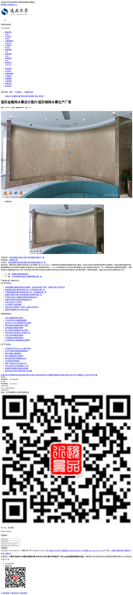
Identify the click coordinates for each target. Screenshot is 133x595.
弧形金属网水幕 (14, 262)
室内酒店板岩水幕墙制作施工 (16, 358)
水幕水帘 (8, 553)
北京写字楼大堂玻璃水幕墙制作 (16, 351)
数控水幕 (24, 96)
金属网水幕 (29, 92)
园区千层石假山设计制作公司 (16, 363)
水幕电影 (31, 96)
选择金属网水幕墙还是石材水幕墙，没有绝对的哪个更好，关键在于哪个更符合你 (35, 287)
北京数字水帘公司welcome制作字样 (18, 348)
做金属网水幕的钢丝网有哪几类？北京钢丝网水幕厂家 (25, 290)
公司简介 (8, 71)
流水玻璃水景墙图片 (12, 361)
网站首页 (8, 69)
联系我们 (4, 5)
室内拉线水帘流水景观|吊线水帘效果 (18, 371)
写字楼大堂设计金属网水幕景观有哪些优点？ (21, 297)
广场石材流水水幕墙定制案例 (16, 320)
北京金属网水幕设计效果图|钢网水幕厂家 (27, 276)
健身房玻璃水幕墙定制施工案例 (16, 325)
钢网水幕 (120, 550)
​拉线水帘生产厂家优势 (13, 302)
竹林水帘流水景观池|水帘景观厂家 (17, 333)
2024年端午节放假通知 (13, 305)
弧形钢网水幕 (25, 262)
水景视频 (8, 81)
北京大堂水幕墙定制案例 (14, 335)
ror (99, 550)
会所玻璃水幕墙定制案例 (14, 328)
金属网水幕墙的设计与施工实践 (16, 309)
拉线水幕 (4, 375)
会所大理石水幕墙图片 (13, 353)
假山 (36, 96)
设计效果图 (49, 375)
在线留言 (11, 5)
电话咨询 (15, 593)
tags (101, 550)
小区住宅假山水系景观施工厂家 (16, 366)
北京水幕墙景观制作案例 (14, 318)
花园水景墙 (65, 375)
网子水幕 (94, 375)
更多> (9, 283)
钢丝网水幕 (40, 375)
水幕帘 (113, 550)
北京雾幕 (11, 375)
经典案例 (8, 78)
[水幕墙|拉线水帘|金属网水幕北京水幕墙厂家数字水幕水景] (66, 12)
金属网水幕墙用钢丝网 (20, 274)
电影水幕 (25, 375)
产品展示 (8, 76)
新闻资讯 (8, 83)
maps (90, 550)
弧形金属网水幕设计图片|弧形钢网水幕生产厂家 (26, 257)
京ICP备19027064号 (53, 550)
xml (16, 5)
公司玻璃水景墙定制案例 (14, 338)
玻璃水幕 (57, 375)
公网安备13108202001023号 (71, 550)
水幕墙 (126, 550)
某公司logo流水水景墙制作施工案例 (18, 323)
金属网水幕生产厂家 (38, 262)
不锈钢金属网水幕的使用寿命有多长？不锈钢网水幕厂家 (26, 292)
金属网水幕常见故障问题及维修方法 (18, 300)
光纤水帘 (72, 375)
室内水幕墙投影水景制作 (14, 356)
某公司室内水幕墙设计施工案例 (16, 330)
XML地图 (84, 550)
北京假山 (32, 375)
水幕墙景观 (9, 73)
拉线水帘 (8, 96)
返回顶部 (23, 593)
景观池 (41, 96)
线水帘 (87, 375)
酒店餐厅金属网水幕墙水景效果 (16, 368)
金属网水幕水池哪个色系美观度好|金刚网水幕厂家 (23, 295)
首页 (10, 92)
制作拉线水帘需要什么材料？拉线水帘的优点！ (22, 307)
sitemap (94, 550)
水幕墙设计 (80, 375)
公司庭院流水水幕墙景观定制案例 (17, 340)
